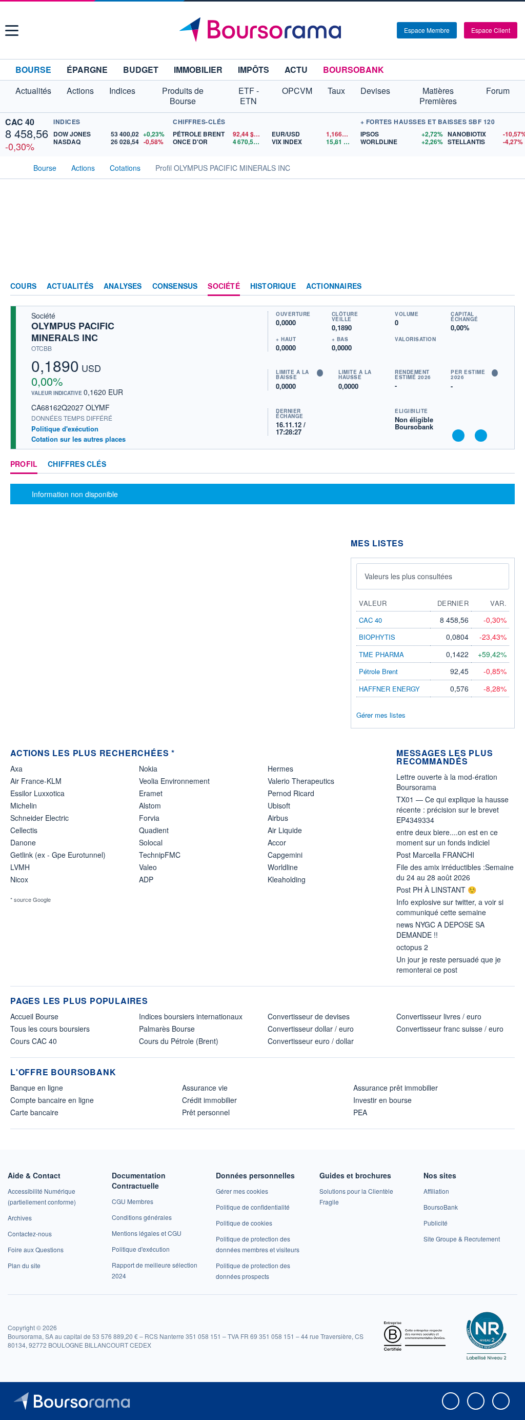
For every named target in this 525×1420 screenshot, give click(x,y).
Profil (23, 464)
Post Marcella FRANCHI (435, 855)
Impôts (253, 69)
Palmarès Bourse (167, 1028)
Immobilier (198, 69)
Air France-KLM (36, 781)
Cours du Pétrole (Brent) (178, 1041)
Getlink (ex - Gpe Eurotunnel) (58, 855)
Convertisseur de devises (309, 1016)
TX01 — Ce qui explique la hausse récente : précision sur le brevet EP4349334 (452, 809)
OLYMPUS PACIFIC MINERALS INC (72, 331)
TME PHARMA (381, 654)
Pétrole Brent (378, 671)
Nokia (148, 768)
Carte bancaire (34, 1112)
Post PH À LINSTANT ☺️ (436, 889)
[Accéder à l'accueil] (14, 167)
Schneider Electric (39, 818)
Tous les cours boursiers (50, 1028)
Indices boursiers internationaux (191, 1016)
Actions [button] (80, 90)
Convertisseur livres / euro (438, 1016)
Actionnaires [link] (333, 286)
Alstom (150, 805)
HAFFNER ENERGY (389, 689)
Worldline (283, 867)
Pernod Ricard (291, 793)
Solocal (151, 842)
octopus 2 (412, 947)
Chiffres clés (77, 464)
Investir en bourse (382, 1100)
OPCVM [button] (297, 90)
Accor (277, 842)
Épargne (87, 69)
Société (223, 286)
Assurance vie (205, 1087)
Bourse (33, 69)
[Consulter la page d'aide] (385, 30)
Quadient (154, 830)
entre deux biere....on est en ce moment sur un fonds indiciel (447, 837)
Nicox (19, 879)
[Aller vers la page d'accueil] (264, 30)
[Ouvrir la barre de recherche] (372, 30)
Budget (140, 69)
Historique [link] (273, 286)
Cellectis (23, 830)
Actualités (70, 286)
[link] (20, 1217)
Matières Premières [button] (438, 96)
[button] (12, 30)
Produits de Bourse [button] (183, 96)
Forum (498, 90)
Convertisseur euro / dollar (311, 1041)
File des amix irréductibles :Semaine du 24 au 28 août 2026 (455, 872)
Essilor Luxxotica (37, 793)
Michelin (23, 805)
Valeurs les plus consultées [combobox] (408, 576)
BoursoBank (353, 69)
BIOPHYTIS (377, 637)
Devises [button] (375, 90)
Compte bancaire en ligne (52, 1100)
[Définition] (320, 373)
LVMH (20, 867)
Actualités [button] (33, 90)
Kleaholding (287, 879)
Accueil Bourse (34, 1016)
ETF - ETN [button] (248, 96)
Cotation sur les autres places (78, 439)
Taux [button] (336, 90)
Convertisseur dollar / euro (311, 1028)
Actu (296, 69)
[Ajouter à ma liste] (481, 435)
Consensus (175, 286)
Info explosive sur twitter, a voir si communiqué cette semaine (449, 907)
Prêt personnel (206, 1112)
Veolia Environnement (174, 781)
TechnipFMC (159, 855)
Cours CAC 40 (33, 1041)
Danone (23, 842)
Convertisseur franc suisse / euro (449, 1028)
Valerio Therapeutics (301, 781)
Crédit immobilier (209, 1100)
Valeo (148, 867)
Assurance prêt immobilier (395, 1087)
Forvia (149, 818)
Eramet (151, 793)
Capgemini (285, 855)
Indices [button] (122, 90)
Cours (23, 286)
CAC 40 (19, 122)
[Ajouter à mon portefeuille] (458, 435)
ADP (146, 879)
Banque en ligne (36, 1087)
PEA (360, 1112)
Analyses (123, 286)
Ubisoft (279, 805)
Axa (16, 768)
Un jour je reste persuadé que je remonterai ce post (448, 964)
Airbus (278, 818)
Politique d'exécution (64, 428)
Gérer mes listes (381, 715)
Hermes (280, 768)
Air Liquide (285, 830)
